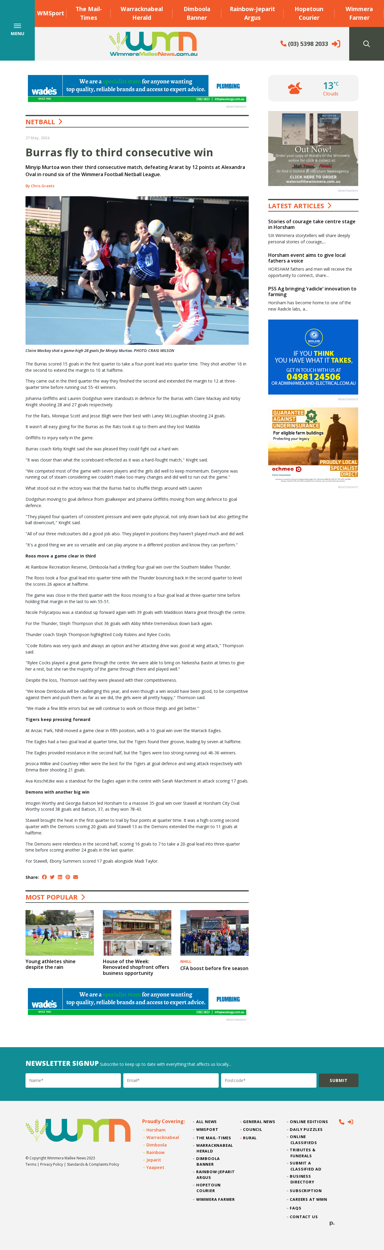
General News (259, 1121)
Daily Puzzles (306, 1129)
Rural (250, 1137)
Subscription (306, 1190)
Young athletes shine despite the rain (51, 964)
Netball (40, 121)
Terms (31, 1164)
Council (252, 1129)
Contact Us (304, 1216)
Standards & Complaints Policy (93, 1164)
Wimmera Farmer (359, 13)
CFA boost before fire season (214, 968)
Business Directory (302, 1179)
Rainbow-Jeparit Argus (252, 13)
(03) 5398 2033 (307, 44)
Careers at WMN (308, 1199)
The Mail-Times (89, 13)
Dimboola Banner (197, 13)
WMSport (50, 13)
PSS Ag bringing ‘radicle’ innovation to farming (312, 291)
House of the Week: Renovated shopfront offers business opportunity (136, 967)
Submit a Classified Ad (306, 1165)
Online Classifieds (303, 1139)
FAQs (296, 1208)
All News (206, 1121)
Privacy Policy (51, 1164)
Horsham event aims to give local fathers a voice (307, 258)
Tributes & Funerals (303, 1152)
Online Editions (309, 1121)
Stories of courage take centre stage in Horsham (312, 224)
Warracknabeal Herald (142, 13)
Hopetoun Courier (309, 13)
